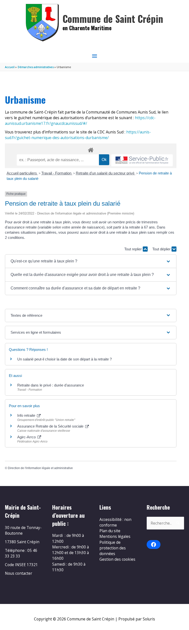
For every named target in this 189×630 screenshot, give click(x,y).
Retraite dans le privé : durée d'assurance (50, 385)
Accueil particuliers (22, 173)
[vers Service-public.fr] (142, 160)
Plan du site (109, 530)
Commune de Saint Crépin (113, 19)
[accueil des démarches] (91, 149)
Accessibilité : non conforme (115, 522)
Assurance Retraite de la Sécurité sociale (50, 426)
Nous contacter (18, 573)
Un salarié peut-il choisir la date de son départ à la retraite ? (64, 359)
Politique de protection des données (112, 548)
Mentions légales (114, 536)
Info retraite (26, 415)
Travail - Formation (56, 173)
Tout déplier (162, 249)
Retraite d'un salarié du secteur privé (105, 173)
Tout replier (133, 249)
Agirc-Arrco (27, 437)
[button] (90, 261)
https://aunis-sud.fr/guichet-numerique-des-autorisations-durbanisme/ (78, 134)
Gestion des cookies (117, 559)
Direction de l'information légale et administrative (40, 468)
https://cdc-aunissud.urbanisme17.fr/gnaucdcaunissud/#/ (80, 120)
